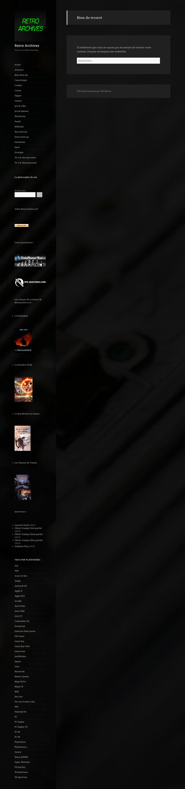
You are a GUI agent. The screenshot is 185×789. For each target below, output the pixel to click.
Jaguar (18, 661)
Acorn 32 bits (21, 575)
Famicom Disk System (25, 631)
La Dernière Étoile (23, 364)
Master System (22, 676)
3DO (17, 570)
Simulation (20, 142)
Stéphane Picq (21, 546)
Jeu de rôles (20, 106)
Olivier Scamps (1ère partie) (28, 528)
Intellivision (20, 656)
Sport (17, 147)
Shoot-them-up (22, 137)
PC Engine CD (21, 726)
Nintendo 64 (20, 711)
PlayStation (20, 742)
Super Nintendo (22, 762)
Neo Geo (19, 696)
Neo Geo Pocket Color (25, 701)
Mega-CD (19, 686)
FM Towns (19, 636)
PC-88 (17, 731)
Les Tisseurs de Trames (26, 462)
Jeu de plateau (21, 111)
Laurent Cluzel (22, 525)
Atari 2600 (20, 611)
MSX (17, 691)
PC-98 (17, 737)
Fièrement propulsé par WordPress (94, 91)
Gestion (18, 100)
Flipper (18, 95)
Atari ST (18, 616)
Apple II (18, 591)
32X (16, 565)
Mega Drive (20, 681)
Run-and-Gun (21, 131)
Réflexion (19, 126)
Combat (18, 85)
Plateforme (20, 116)
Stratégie (19, 152)
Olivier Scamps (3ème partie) (29, 540)
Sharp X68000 (21, 757)
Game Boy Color (22, 646)
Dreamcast (20, 626)
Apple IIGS (20, 596)
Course (18, 90)
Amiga (18, 580)
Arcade (18, 601)
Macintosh (20, 671)
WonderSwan (21, 772)
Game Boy (19, 641)
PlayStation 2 (21, 747)
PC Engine (19, 721)
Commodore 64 (22, 621)
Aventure (19, 69)
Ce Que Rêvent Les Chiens (27, 413)
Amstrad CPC (21, 586)
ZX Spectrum (21, 777)
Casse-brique (21, 80)
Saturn (18, 752)
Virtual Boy (20, 767)
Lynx (17, 666)
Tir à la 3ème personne (26, 162)
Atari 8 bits (20, 606)
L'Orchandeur (21, 315)
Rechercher (20, 190)
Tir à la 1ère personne (25, 157)
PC (16, 716)
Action (18, 64)
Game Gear (20, 651)
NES (16, 706)
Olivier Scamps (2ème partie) (29, 534)
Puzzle (18, 121)
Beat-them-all (21, 75)
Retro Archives (27, 45)
